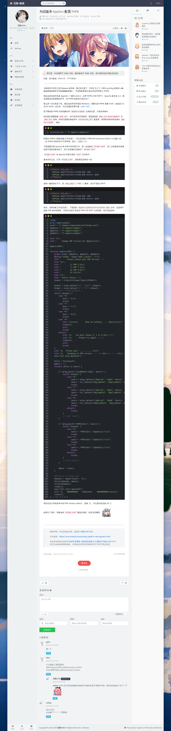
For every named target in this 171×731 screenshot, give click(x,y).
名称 (41, 619)
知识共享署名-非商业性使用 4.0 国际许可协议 (88, 541)
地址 (103, 619)
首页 (45, 28)
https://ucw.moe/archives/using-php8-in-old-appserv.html (84, 536)
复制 (121, 128)
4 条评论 (85, 16)
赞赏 (85, 563)
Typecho (140, 727)
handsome (157, 727)
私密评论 (119, 614)
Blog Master (65, 679)
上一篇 (44, 583)
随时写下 (63, 19)
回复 (48, 653)
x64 (87, 106)
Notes (44, 19)
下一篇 (124, 583)
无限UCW (45, 16)
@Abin (55, 685)
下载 (60, 103)
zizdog (48, 703)
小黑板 (57, 19)
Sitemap (85, 727)
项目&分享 (50, 19)
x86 (83, 106)
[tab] (137, 10)
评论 (41, 595)
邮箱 (72, 619)
